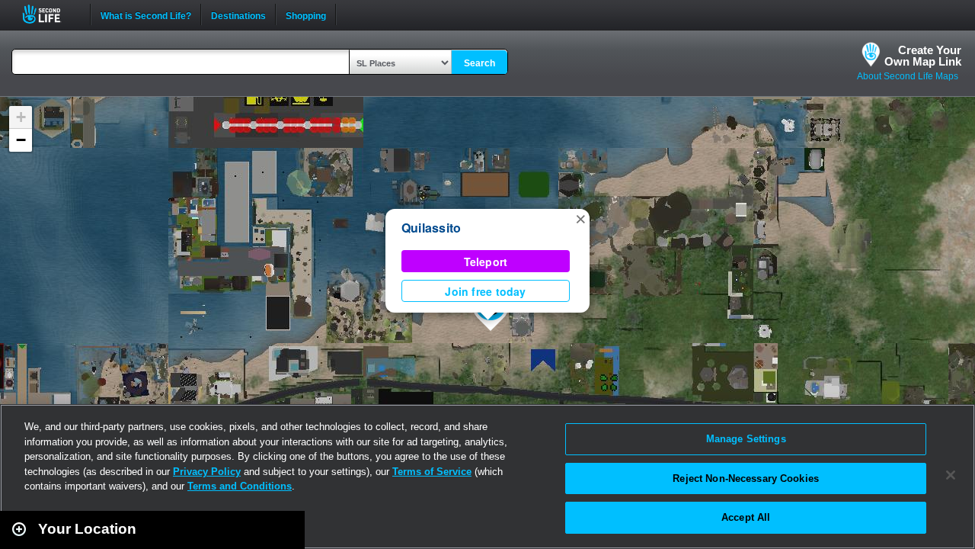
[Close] (950, 475)
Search (479, 63)
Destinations (238, 14)
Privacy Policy (207, 471)
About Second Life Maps (907, 76)
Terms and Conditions (239, 486)
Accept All (745, 517)
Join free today (485, 291)
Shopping (306, 14)
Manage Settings (746, 439)
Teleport (486, 261)
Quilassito (431, 227)
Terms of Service (432, 471)
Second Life (49, 14)
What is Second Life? (146, 14)
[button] (580, 218)
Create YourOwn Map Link (922, 55)
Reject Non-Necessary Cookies (746, 478)
